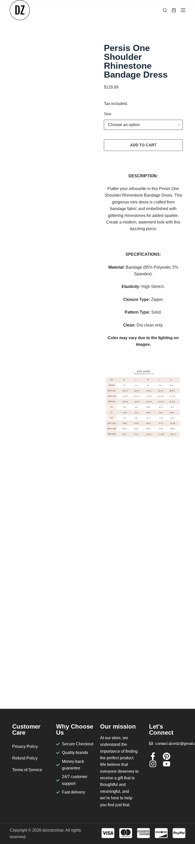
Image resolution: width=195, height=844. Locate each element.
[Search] (165, 10)
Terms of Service (27, 770)
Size (107, 114)
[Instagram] (153, 764)
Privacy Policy (25, 746)
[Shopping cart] (174, 10)
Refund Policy (25, 758)
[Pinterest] (166, 756)
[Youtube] (166, 764)
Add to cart (143, 145)
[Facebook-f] (153, 756)
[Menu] (183, 10)
